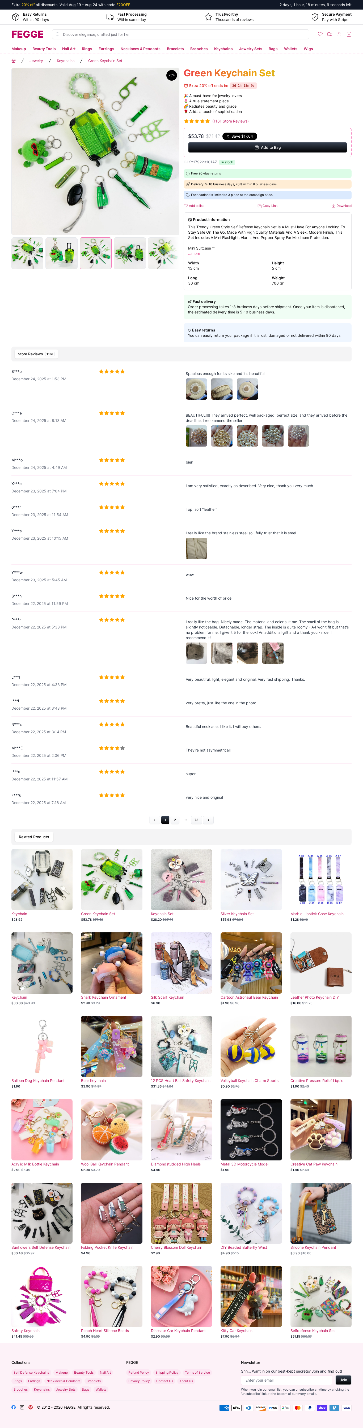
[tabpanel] (181, 594)
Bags (273, 48)
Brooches (199, 48)
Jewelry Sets (250, 48)
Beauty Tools (44, 48)
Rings (87, 48)
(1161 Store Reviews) (230, 121)
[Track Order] (329, 34)
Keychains (223, 48)
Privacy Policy (139, 1381)
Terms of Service (197, 1372)
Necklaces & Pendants (141, 48)
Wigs (308, 48)
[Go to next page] (208, 820)
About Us (186, 1381)
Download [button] (344, 206)
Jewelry (36, 60)
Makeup (18, 48)
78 (197, 820)
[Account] (339, 34)
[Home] (13, 61)
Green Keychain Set (105, 60)
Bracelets (175, 48)
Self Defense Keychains (31, 1372)
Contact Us (164, 1381)
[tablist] (181, 354)
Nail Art (68, 48)
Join (343, 1380)
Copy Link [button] (270, 206)
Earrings (106, 48)
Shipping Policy (167, 1372)
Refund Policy (138, 1372)
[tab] (36, 354)
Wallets (290, 48)
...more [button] (194, 253)
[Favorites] (320, 34)
